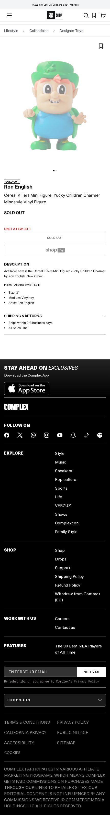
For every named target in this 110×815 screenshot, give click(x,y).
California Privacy (25, 732)
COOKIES (12, 752)
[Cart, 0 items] (103, 15)
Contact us (65, 627)
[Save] (101, 46)
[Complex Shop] (55, 15)
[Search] (86, 15)
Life (58, 496)
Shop (60, 550)
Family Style (66, 531)
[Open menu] (9, 15)
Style (59, 453)
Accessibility (19, 742)
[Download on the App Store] (26, 386)
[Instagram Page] (46, 435)
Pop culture (65, 479)
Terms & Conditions (27, 722)
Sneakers (63, 470)
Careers (62, 618)
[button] (55, 700)
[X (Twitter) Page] (20, 435)
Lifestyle (11, 30)
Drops (61, 558)
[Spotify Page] (99, 435)
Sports (61, 488)
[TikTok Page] (86, 435)
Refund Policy (67, 585)
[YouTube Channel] (59, 435)
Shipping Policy (69, 576)
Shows (61, 514)
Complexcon (67, 522)
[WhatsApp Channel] (33, 435)
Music (60, 462)
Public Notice (72, 732)
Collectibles (38, 30)
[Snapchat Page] (73, 435)
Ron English (18, 187)
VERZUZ (63, 505)
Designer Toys (71, 30)
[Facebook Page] (6, 435)
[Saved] (94, 15)
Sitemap (66, 742)
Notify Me (92, 672)
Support (62, 567)
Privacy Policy (86, 681)
